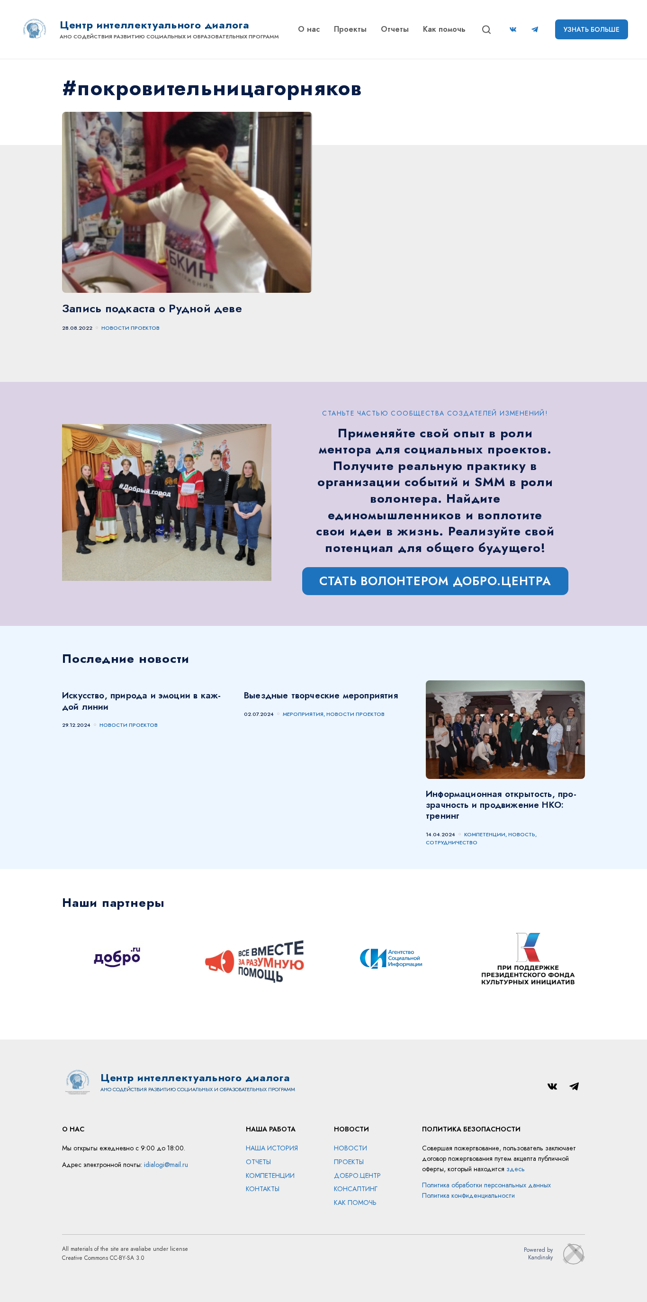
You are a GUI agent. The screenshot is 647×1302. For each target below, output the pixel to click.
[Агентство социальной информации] (392, 960)
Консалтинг (355, 1189)
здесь (515, 1169)
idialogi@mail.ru (166, 1164)
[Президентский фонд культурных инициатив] (528, 960)
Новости (350, 1148)
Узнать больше (592, 29)
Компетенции (270, 1175)
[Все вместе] (255, 960)
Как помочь (444, 29)
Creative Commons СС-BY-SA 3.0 (103, 1258)
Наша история (272, 1148)
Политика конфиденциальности (468, 1195)
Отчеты (395, 29)
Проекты (350, 29)
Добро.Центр (357, 1175)
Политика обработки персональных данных (486, 1185)
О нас (309, 29)
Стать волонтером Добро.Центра (435, 580)
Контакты (262, 1189)
